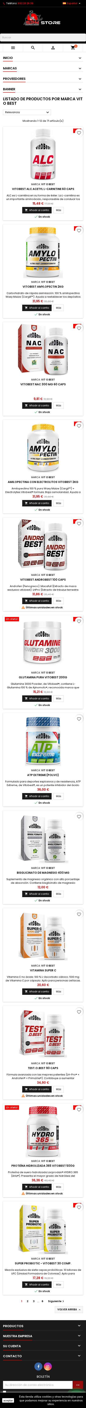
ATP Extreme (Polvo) (43, 775)
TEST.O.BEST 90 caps (43, 1068)
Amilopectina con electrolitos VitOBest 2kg (43, 482)
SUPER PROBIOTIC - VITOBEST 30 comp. (43, 1263)
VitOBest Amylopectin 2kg (43, 287)
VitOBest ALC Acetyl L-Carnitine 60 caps (43, 189)
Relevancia (27, 112)
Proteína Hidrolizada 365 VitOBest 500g (43, 1166)
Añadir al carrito (37, 210)
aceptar (8, 1400)
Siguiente (56, 1301)
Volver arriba (69, 1309)
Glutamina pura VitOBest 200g (43, 677)
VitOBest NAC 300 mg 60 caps (43, 384)
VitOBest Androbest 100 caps (43, 580)
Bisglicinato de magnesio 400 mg (43, 873)
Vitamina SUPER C (43, 970)
